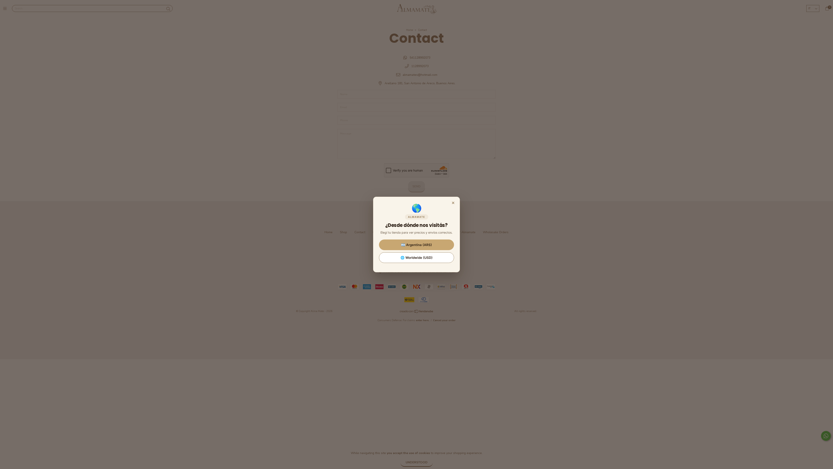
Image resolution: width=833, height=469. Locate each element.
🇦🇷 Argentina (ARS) (416, 245)
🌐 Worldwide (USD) (416, 258)
